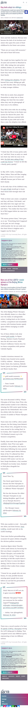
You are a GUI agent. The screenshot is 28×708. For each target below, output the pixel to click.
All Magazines (5, 704)
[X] (15, 706)
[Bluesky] (18, 706)
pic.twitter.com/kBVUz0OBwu (13, 608)
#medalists (18, 676)
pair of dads (7, 189)
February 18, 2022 (9, 615)
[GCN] (5, 693)
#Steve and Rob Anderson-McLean (8, 270)
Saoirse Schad (20, 17)
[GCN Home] (4, 2)
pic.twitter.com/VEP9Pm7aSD (13, 379)
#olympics (6, 605)
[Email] (2, 706)
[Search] (23, 2)
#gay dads (9, 268)
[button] (26, 12)
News (3, 701)
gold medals (10, 336)
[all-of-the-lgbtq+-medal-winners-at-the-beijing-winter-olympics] (14, 301)
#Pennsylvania (15, 268)
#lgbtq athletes (11, 676)
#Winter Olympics (5, 678)
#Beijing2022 (7, 503)
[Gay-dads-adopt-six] (14, 27)
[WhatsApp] (13, 706)
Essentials (4, 696)
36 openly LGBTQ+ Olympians (11, 629)
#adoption (4, 268)
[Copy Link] (4, 706)
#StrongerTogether (18, 503)
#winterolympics (16, 605)
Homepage (4, 699)
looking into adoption (12, 80)
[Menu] (26, 2)
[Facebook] (7, 706)
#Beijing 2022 (4, 676)
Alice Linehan (24, 291)
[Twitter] (10, 706)
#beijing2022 (14, 603)
